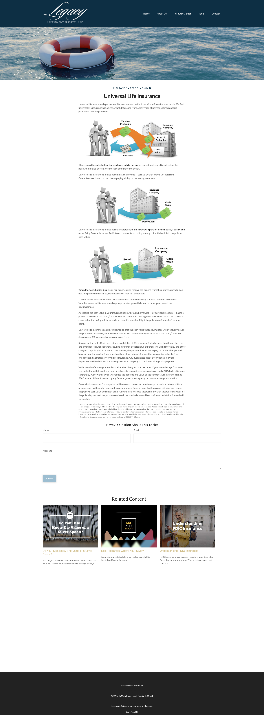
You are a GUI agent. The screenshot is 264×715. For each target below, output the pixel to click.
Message (47, 450)
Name (46, 430)
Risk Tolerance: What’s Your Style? (122, 550)
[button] (146, 13)
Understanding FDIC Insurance (179, 550)
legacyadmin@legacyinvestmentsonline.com (132, 706)
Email (136, 430)
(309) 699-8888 (135, 685)
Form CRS (134, 712)
